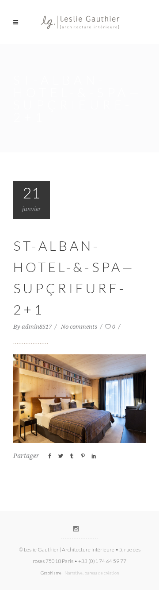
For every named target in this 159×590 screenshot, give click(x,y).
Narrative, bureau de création (91, 572)
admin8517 (37, 326)
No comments (79, 326)
